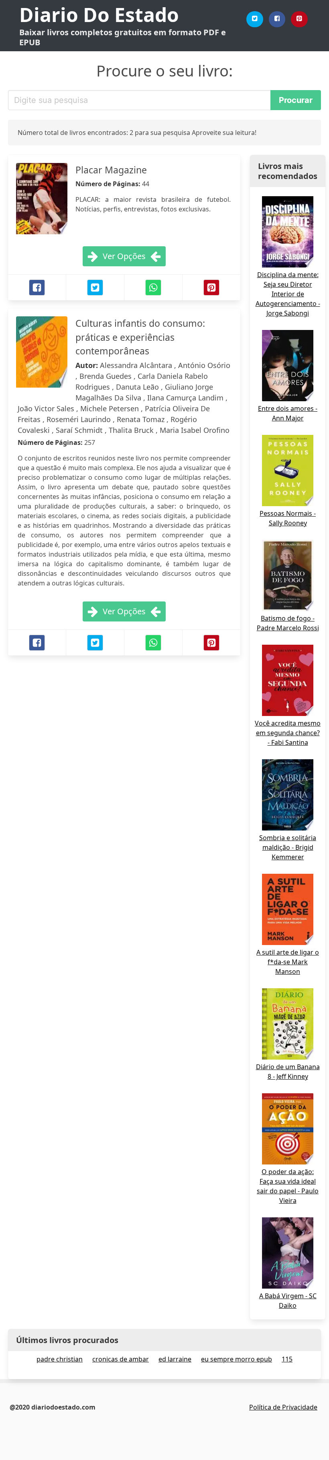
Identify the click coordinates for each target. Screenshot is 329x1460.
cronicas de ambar (120, 1359)
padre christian (60, 1359)
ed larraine (174, 1359)
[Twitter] (254, 19)
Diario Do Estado (99, 15)
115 (287, 1359)
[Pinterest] (299, 19)
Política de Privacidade (283, 1407)
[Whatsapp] (153, 288)
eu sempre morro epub (236, 1359)
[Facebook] (277, 19)
